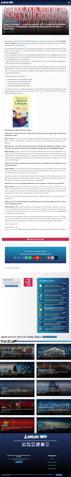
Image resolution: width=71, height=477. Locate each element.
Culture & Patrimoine (13, 21)
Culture (6, 21)
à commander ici (21, 43)
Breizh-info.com (10, 229)
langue (24, 244)
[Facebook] (23, 444)
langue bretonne (30, 244)
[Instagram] (42, 444)
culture (20, 244)
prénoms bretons (39, 244)
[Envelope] (47, 444)
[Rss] (38, 444)
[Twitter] (28, 444)
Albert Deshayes (14, 244)
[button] (69, 2)
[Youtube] (33, 444)
